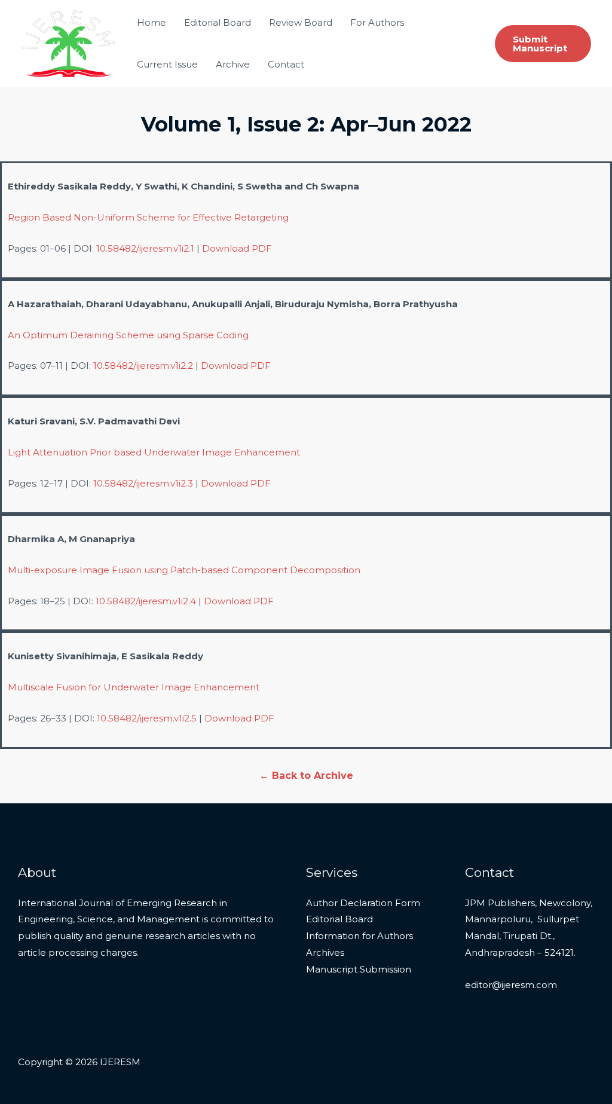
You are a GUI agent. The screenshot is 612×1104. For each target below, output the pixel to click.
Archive (233, 64)
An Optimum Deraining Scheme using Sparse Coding (128, 335)
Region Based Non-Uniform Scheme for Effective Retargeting (148, 217)
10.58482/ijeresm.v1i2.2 (143, 365)
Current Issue (167, 64)
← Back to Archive (306, 775)
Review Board (300, 22)
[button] (543, 43)
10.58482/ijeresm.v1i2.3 (143, 483)
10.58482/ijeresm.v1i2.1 (145, 248)
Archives (325, 952)
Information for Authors (359, 935)
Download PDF (237, 248)
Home (151, 22)
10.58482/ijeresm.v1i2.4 (146, 601)
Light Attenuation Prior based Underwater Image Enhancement (154, 452)
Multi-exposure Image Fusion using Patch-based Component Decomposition (184, 570)
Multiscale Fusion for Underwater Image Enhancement (133, 687)
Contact (286, 64)
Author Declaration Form (363, 903)
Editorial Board (217, 22)
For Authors (377, 22)
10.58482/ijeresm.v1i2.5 (147, 718)
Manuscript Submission (358, 969)
